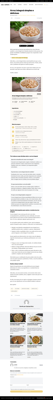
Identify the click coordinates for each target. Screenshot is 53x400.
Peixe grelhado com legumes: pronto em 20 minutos (34, 324)
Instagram (30, 279)
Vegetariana (32, 15)
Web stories (31, 4)
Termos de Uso (16, 398)
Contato (33, 398)
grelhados (23, 231)
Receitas (25, 4)
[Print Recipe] (37, 79)
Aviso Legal (22, 398)
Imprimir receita (30, 45)
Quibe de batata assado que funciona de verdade (16, 346)
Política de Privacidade (9, 398)
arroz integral (17, 288)
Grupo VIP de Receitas (39, 4)
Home (11, 4)
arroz (12, 288)
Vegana (28, 15)
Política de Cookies (27, 398)
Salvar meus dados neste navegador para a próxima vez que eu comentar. (22, 389)
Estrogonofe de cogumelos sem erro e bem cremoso (17, 324)
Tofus (13, 250)
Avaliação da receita (13, 374)
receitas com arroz (34, 288)
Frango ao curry (15, 243)
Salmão (13, 246)
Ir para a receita (23, 45)
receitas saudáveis (14, 291)
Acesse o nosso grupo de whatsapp (20, 57)
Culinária (19, 4)
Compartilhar (40, 18)
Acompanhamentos (13, 326)
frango (18, 246)
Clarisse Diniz (29, 306)
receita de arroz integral (25, 288)
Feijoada (13, 227)
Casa (15, 4)
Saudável (24, 15)
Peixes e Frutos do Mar (31, 326)
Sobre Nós (3, 398)
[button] (39, 79)
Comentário (12, 376)
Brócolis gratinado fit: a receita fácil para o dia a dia (34, 346)
